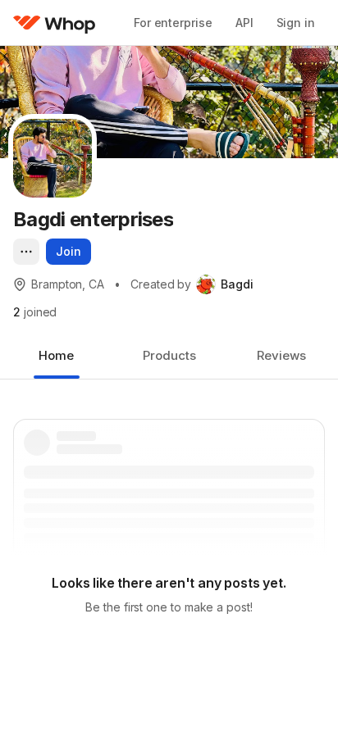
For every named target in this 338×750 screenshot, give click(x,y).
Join (68, 251)
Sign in (295, 23)
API (244, 23)
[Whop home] (55, 23)
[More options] (26, 252)
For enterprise (173, 23)
